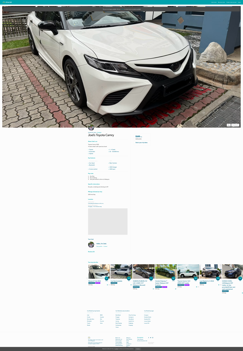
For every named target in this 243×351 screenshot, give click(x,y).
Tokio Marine (140, 339)
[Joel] (91, 245)
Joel (95, 132)
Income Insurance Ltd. (142, 340)
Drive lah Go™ (118, 343)
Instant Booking (119, 345)
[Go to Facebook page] (148, 337)
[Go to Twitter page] (150, 337)
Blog (127, 346)
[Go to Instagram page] (152, 337)
